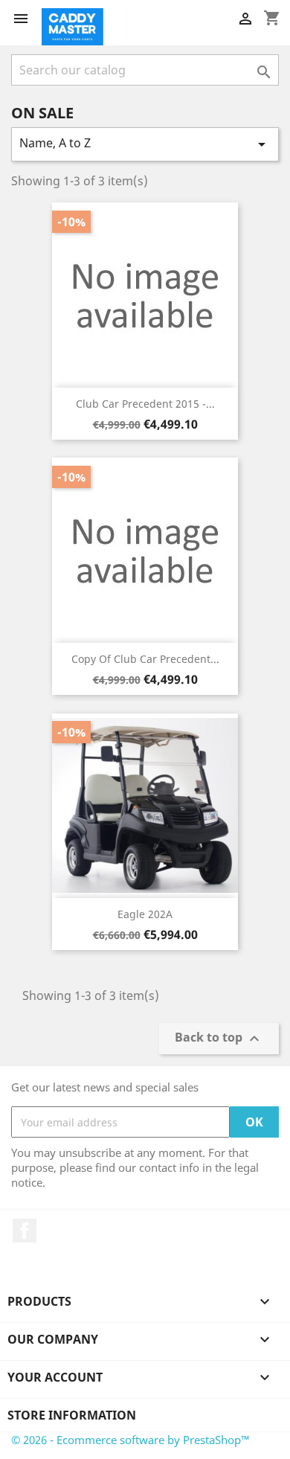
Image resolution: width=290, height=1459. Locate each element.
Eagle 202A (145, 914)
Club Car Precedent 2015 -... (145, 404)
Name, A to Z (145, 144)
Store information (71, 1415)
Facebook (24, 1230)
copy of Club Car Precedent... (145, 659)
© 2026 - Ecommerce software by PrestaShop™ (130, 1439)
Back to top (219, 1038)
